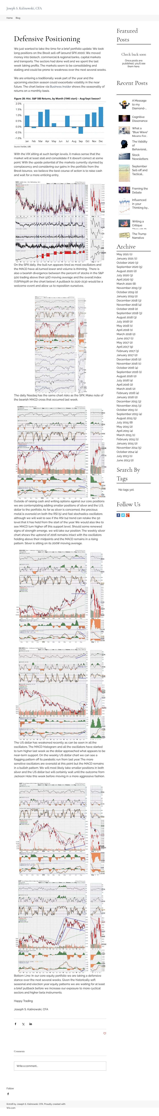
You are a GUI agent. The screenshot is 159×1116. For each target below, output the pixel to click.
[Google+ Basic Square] (127, 515)
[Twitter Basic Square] (123, 515)
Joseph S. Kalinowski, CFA (24, 8)
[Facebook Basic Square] (118, 515)
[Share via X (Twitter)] (23, 1023)
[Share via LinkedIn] (30, 1023)
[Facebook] (8, 1093)
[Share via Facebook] (15, 1023)
